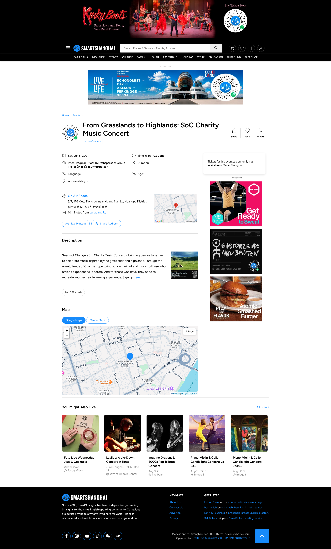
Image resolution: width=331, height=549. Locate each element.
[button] (234, 133)
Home (65, 115)
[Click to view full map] (175, 208)
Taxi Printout (78, 223)
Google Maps (74, 320)
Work (201, 57)
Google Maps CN (189, 393)
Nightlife (98, 57)
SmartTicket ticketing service (245, 518)
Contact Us (176, 507)
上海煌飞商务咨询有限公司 (207, 538)
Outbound (234, 57)
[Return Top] (262, 536)
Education (216, 57)
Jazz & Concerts (93, 141)
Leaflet (176, 393)
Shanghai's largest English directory (248, 512)
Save (247, 136)
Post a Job (210, 507)
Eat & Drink (81, 57)
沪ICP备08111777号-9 (237, 538)
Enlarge (189, 331)
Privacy (173, 518)
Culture (127, 57)
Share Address (109, 223)
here (137, 277)
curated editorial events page (245, 502)
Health (154, 57)
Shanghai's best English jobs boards (242, 507)
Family (141, 57)
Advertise (174, 512)
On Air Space (78, 196)
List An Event (212, 502)
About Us (174, 502)
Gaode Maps (97, 320)
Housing (187, 57)
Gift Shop (251, 57)
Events (113, 57)
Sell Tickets (210, 518)
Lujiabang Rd (98, 212)
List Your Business (214, 512)
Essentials (170, 57)
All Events (263, 407)
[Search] (216, 48)
